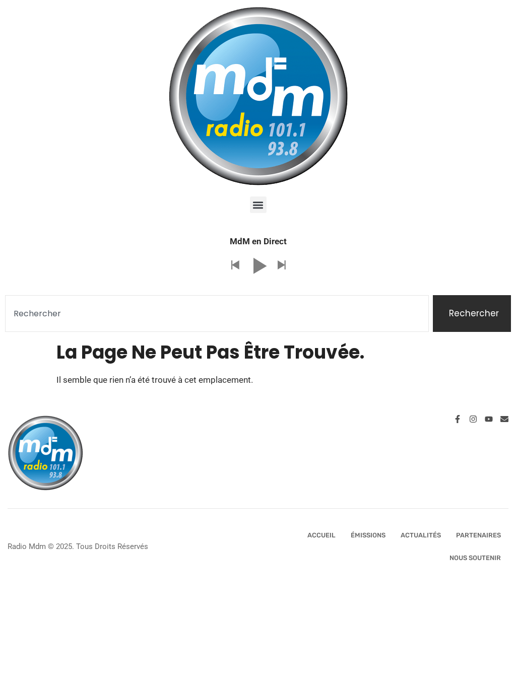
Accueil (321, 535)
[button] (258, 204)
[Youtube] (489, 419)
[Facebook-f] (458, 419)
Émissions (368, 535)
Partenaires (478, 535)
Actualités (421, 535)
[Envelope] (504, 419)
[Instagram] (473, 419)
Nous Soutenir (475, 558)
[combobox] (217, 313)
